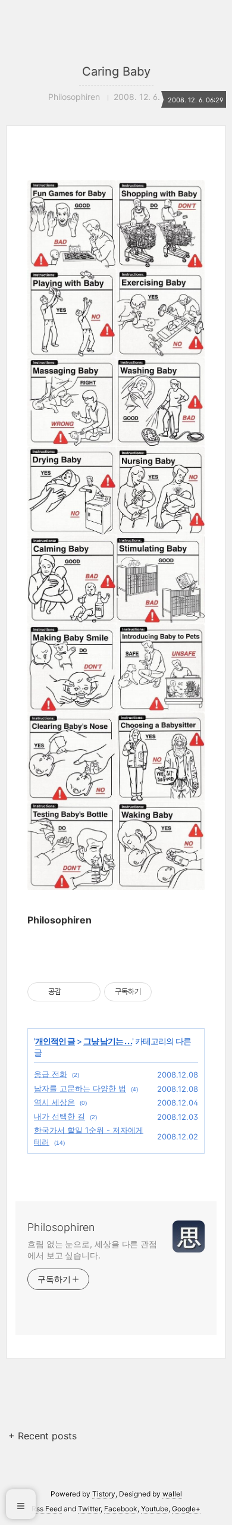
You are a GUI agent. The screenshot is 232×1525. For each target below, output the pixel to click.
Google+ (186, 1508)
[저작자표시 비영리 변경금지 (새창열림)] (168, 992)
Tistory (103, 1493)
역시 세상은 (54, 1102)
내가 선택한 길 (59, 1116)
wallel (172, 1493)
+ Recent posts (42, 1436)
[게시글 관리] (87, 992)
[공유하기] (72, 992)
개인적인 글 (55, 1041)
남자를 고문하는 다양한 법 (80, 1088)
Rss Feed (47, 1508)
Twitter (89, 1508)
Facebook (120, 1508)
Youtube (154, 1508)
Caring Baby (116, 71)
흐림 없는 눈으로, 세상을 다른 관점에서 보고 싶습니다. (92, 1249)
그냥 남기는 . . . (107, 1041)
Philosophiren (61, 1227)
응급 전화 (50, 1074)
